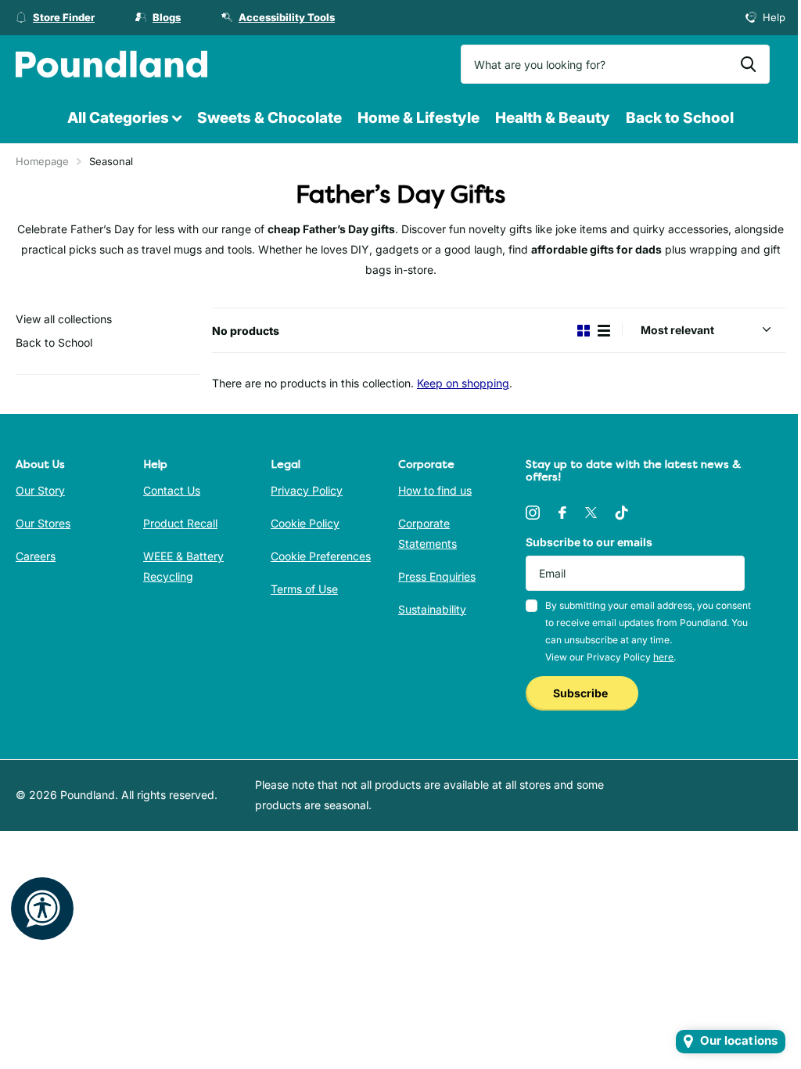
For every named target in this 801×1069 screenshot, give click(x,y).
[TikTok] (622, 513)
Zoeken (748, 64)
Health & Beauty (552, 118)
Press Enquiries (437, 576)
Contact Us (171, 490)
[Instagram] (533, 513)
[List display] (604, 331)
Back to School (680, 118)
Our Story (40, 490)
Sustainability (432, 609)
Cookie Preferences (321, 556)
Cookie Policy (305, 523)
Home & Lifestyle (418, 118)
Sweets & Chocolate (269, 118)
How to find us (435, 490)
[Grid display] (583, 331)
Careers (36, 556)
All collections (124, 118)
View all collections (64, 319)
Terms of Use (304, 589)
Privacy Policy (307, 490)
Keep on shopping (463, 383)
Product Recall (180, 523)
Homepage (42, 161)
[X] (591, 512)
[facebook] (562, 512)
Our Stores (43, 523)
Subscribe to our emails (589, 542)
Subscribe (581, 693)
